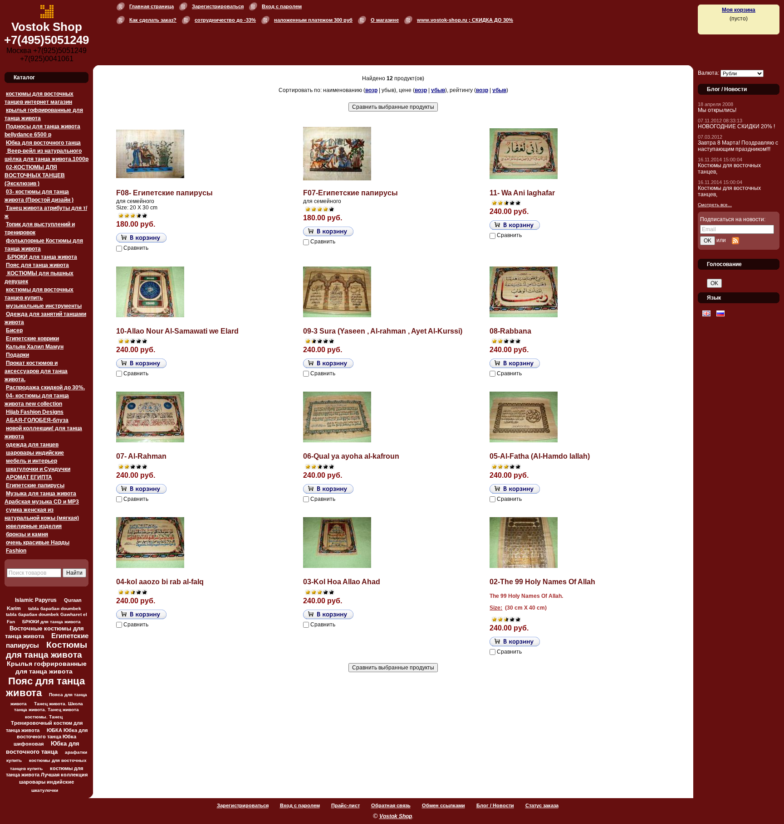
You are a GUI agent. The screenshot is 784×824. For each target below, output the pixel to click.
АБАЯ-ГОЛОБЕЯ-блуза (37, 420)
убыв (438, 90)
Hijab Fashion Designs (35, 412)
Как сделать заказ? (152, 20)
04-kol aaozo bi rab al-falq (160, 582)
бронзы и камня (27, 534)
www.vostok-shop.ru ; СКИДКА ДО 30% (465, 20)
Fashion (16, 551)
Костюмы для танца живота (47, 649)
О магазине (385, 20)
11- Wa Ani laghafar (522, 193)
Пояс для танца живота (37, 265)
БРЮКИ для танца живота (41, 257)
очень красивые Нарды (37, 542)
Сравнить (135, 248)
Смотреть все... (715, 204)
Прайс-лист (345, 805)
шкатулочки (44, 790)
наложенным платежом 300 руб (313, 20)
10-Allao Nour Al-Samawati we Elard (177, 331)
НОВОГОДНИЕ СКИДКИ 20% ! (736, 126)
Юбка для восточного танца (43, 143)
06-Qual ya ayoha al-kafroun (351, 456)
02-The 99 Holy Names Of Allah (542, 582)
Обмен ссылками (443, 805)
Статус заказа (542, 805)
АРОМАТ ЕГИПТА (29, 477)
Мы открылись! (717, 110)
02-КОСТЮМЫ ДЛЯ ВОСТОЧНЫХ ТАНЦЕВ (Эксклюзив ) (35, 175)
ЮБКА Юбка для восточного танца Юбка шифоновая (51, 736)
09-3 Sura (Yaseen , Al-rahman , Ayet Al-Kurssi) (382, 331)
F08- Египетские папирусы (164, 193)
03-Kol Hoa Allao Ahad (341, 582)
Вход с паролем (282, 6)
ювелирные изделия (34, 526)
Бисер (14, 330)
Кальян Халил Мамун (35, 347)
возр (371, 90)
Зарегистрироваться (218, 6)
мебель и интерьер (31, 461)
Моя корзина (738, 10)
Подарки (17, 355)
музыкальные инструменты (44, 306)
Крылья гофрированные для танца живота (47, 667)
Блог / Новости (495, 805)
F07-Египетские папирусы (350, 193)
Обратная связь (391, 805)
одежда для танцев (32, 444)
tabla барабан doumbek (54, 608)
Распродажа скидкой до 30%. (45, 387)
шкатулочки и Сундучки (38, 469)
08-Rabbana (510, 331)
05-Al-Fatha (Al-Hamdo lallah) (540, 456)
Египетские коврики (32, 338)
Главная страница (151, 6)
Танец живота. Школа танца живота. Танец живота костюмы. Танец (48, 710)
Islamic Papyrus (36, 600)
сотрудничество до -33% (225, 20)
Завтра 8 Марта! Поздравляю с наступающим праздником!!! (738, 146)
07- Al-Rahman (141, 456)
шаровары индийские (35, 453)
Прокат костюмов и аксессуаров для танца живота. (36, 371)
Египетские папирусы (35, 485)
